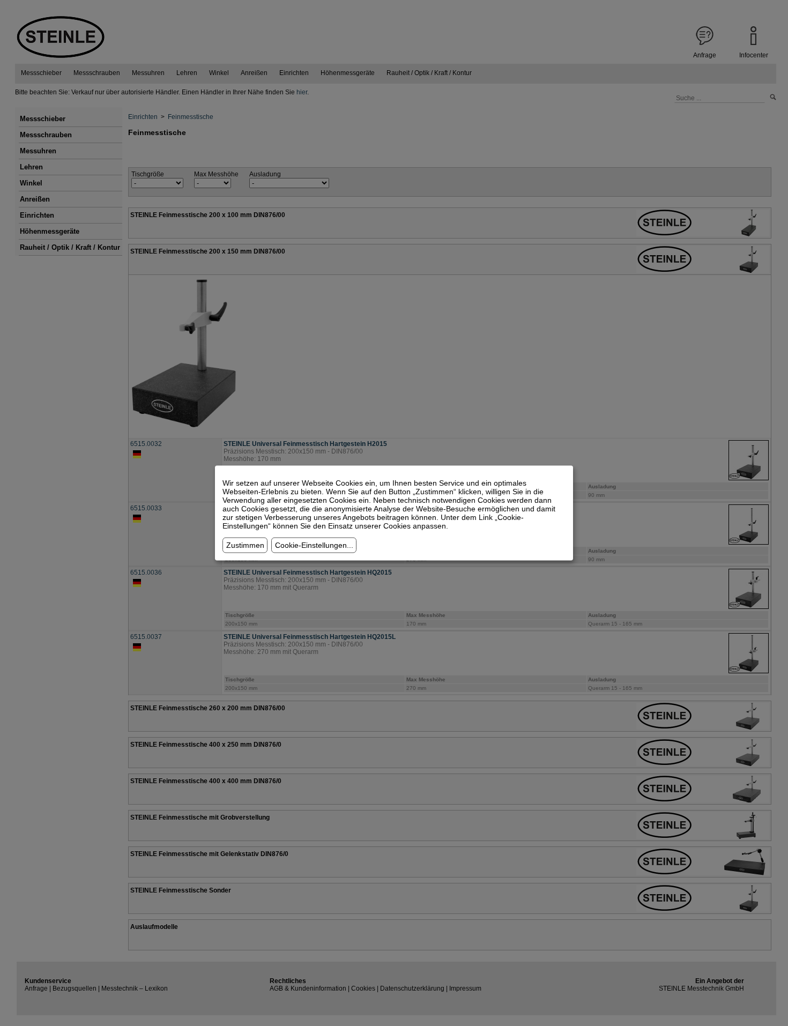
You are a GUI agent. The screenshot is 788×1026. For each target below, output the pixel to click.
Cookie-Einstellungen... (314, 545)
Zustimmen (245, 545)
